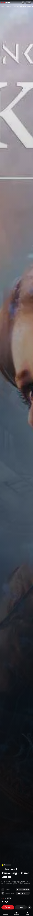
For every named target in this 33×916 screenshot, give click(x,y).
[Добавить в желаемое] (29, 907)
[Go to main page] (5, 2)
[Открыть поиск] (23, 2)
